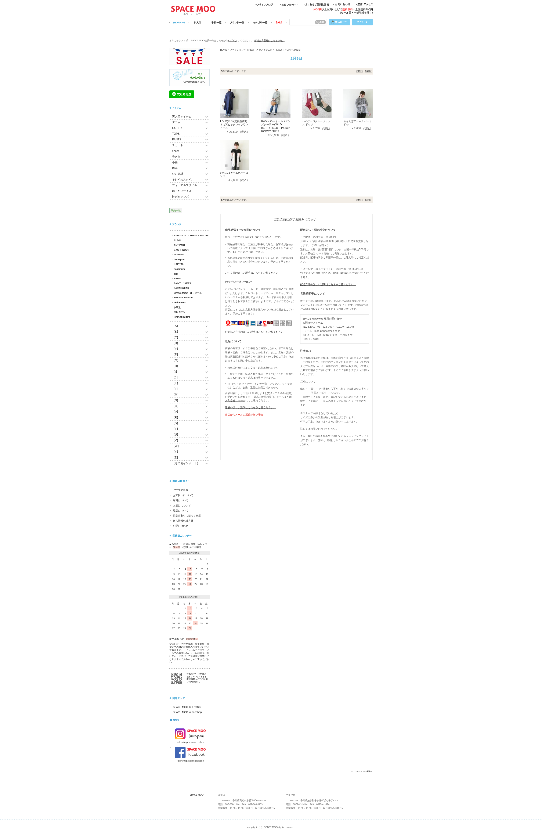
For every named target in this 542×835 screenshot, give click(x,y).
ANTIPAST (179, 245)
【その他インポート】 (186, 463)
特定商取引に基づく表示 (187, 515)
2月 (289, 49)
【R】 (176, 417)
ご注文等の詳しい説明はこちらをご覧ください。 (253, 272)
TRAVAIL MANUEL (184, 297)
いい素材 (177, 173)
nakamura (179, 269)
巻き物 (176, 156)
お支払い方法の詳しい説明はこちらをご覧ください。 (255, 331)
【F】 (175, 354)
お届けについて (182, 505)
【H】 (176, 366)
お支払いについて (183, 495)
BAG (175, 168)
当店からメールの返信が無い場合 (244, 414)
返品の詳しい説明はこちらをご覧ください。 (250, 407)
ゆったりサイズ (181, 190)
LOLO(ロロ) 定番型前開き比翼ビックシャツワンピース (234, 124)
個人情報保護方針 (183, 520)
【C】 (176, 337)
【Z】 (175, 457)
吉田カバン (179, 312)
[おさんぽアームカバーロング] (240, 154)
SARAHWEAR (181, 288)
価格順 (359, 71)
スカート (177, 145)
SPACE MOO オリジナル (188, 293)
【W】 (176, 446)
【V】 (176, 440)
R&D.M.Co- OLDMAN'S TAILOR (191, 235)
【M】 (176, 394)
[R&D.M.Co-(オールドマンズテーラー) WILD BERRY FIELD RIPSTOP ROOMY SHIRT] (281, 103)
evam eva (179, 254)
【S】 (176, 423)
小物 (175, 162)
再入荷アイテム (181, 116)
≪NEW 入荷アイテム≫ (259, 49)
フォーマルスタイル (184, 185)
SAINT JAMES (182, 283)
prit (176, 274)
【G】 (176, 360)
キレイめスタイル (183, 179)
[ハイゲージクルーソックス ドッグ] (322, 103)
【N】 (176, 400)
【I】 (175, 371)
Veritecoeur (180, 302)
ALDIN (177, 240)
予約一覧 (176, 210)
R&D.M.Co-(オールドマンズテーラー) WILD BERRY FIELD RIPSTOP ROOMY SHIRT (275, 126)
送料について (180, 500)
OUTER (177, 128)
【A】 (176, 326)
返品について (180, 510)
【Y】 (176, 451)
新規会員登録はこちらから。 (269, 40)
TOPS (176, 133)
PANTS (176, 139)
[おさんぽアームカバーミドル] (363, 103)
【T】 (175, 429)
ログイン (232, 40)
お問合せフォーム (235, 400)
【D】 (176, 343)
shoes (176, 150)
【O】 (176, 406)
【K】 (176, 383)
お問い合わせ (180, 525)
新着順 (368, 71)
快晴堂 (177, 307)
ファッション (237, 49)
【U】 (176, 434)
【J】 (175, 377)
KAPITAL (179, 264)
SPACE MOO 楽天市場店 (187, 707)
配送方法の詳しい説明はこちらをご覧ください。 (328, 284)
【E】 (176, 348)
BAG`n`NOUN (181, 250)
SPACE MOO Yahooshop (187, 712)
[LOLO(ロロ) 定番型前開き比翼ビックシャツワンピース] (240, 103)
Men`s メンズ (180, 196)
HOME (223, 49)
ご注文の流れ (180, 490)
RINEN (177, 278)
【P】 (176, 411)
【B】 (176, 331)
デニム (176, 122)
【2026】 (280, 49)
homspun (179, 259)
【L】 (175, 388)
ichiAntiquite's (182, 317)
